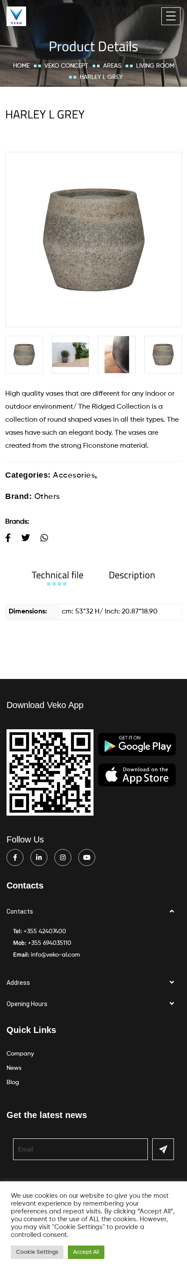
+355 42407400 (44, 931)
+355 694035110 (49, 943)
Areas (112, 66)
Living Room (155, 66)
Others (47, 497)
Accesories (74, 475)
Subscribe (163, 1149)
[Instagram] (62, 857)
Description (132, 574)
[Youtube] (86, 857)
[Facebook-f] (15, 857)
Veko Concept (66, 66)
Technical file (57, 574)
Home (21, 66)
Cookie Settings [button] (37, 1252)
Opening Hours (27, 1003)
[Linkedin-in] (38, 857)
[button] (93, 911)
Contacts (20, 911)
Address (18, 982)
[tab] (57, 575)
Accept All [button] (86, 1252)
